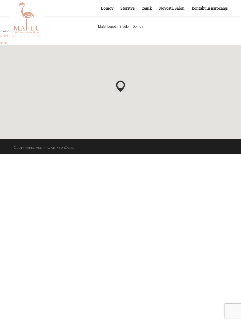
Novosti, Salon (172, 8)
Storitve (127, 8)
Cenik (147, 8)
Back (3, 43)
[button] (120, 86)
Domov (107, 8)
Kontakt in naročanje (210, 8)
